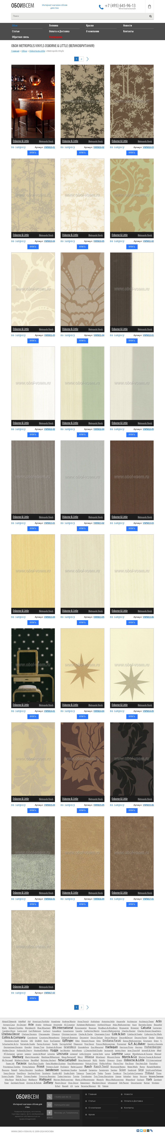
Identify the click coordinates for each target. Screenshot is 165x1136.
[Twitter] (141, 1130)
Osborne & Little (37, 50)
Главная (15, 50)
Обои (22, 5)
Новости (128, 1094)
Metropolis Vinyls (46, 141)
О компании (94, 1107)
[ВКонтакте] (138, 1130)
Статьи (91, 1100)
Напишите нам (61, 1104)
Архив (91, 1114)
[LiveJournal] (151, 1130)
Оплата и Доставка (133, 1100)
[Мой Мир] (148, 1130)
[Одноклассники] (144, 1130)
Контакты (129, 1107)
